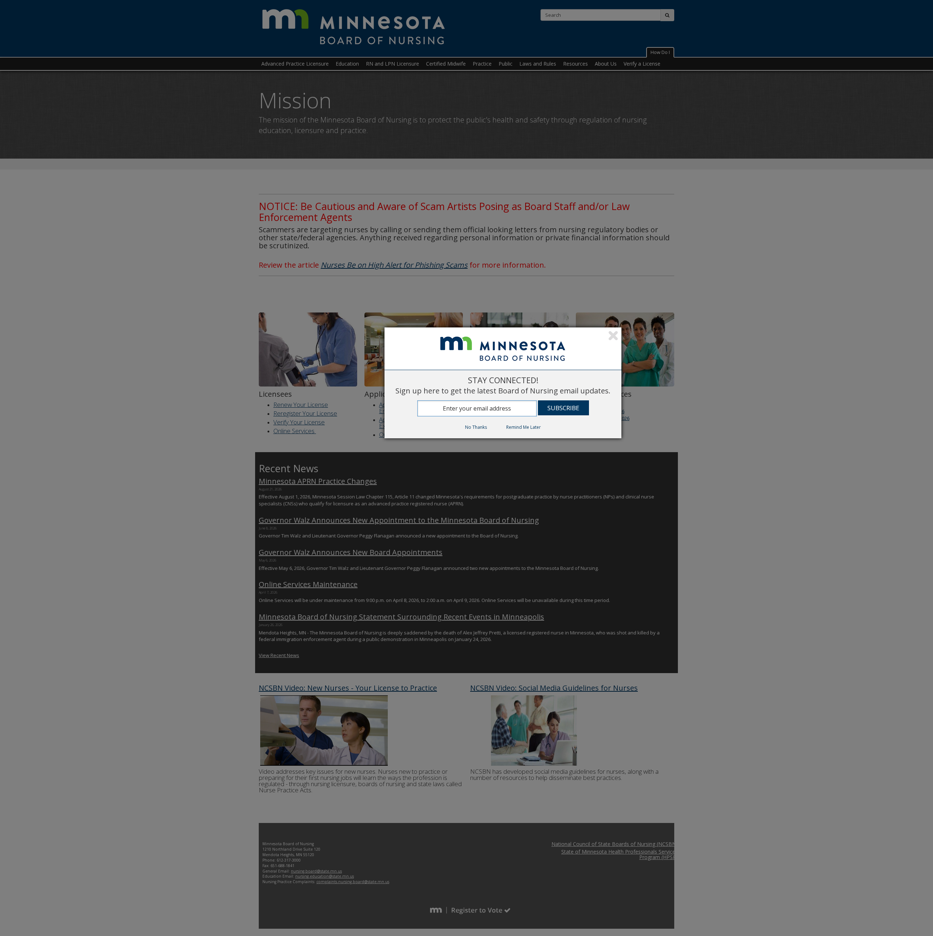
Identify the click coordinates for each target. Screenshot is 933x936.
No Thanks (476, 427)
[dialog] (502, 382)
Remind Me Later (523, 427)
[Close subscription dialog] (613, 336)
